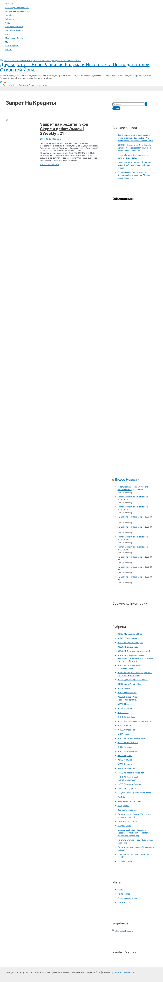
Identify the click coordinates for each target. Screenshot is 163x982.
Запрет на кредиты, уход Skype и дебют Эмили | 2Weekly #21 (64, 129)
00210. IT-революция (127, 638)
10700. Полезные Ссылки (129, 784)
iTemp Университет (14, 26)
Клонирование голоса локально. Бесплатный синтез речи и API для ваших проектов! (134, 175)
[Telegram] (1, 83)
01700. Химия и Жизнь (128, 742)
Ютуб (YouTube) (125, 861)
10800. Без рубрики (127, 788)
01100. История (125, 708)
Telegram (9, 19)
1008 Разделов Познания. (17, 7)
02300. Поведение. (126, 768)
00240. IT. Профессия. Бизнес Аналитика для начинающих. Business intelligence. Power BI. (135, 658)
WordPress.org (124, 902)
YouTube (121, 797)
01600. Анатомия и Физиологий (132, 738)
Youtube (9, 15)
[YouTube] (5, 83)
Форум (8, 23)
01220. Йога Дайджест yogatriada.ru (134, 721)
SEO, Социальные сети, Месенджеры (135, 793)
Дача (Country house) (127, 821)
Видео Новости (127, 479)
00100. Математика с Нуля (130, 634)
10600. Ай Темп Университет (131, 773)
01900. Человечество (128, 751)
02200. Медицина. (126, 764)
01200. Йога (123, 712)
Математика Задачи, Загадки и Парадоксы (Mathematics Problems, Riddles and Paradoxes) (134, 833)
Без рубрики (123, 805)
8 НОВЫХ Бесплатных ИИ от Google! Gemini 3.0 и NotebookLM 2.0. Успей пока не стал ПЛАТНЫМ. (134, 148)
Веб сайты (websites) (127, 810)
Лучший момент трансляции (131, 517)
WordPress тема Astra (124, 972)
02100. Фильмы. (125, 760)
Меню (8, 42)
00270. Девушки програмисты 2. (133, 679)
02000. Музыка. (125, 755)
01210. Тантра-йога (126, 717)
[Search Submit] (146, 104)
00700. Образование (127, 692)
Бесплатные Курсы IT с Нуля (18, 11)
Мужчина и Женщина (15, 38)
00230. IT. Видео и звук (128, 647)
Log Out (8, 49)
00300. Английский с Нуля (130, 684)
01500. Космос (124, 734)
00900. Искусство (126, 704)
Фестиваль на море (14, 30)
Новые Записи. (12, 46)
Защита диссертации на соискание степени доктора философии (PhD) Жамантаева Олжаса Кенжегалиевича (135, 138)
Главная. (9, 4)
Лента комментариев (127, 898)
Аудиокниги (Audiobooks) (129, 801)
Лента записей (124, 894)
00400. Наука (124, 688)
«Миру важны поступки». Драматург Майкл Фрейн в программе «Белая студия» (134, 165)
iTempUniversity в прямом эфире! (133, 497)
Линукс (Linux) (124, 825)
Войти (120, 889)
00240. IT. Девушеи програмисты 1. (134, 651)
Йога (7, 34)
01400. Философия (126, 730)
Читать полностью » (49, 164)
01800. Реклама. (125, 747)
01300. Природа (125, 725)
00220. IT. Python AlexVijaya (130, 642)
